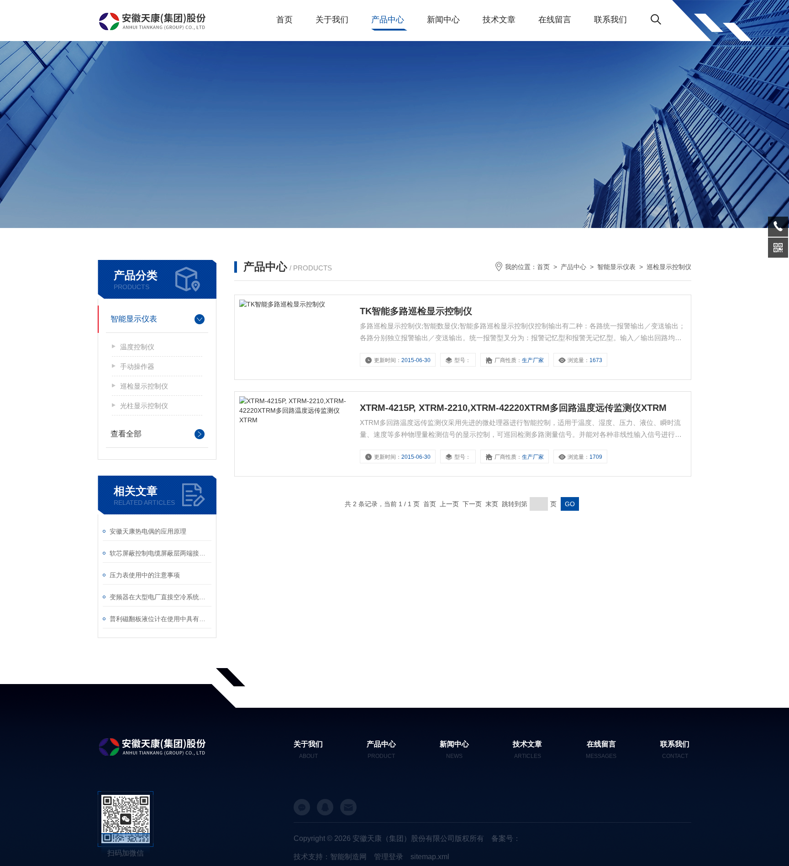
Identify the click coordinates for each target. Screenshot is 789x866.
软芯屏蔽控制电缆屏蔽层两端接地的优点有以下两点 (160, 553)
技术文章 (499, 19)
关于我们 (332, 19)
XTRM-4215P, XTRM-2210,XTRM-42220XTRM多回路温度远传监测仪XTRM (513, 408)
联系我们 (610, 19)
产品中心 (387, 19)
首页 (284, 19)
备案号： (506, 838)
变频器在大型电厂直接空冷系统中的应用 (160, 597)
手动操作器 (137, 366)
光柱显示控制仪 (144, 406)
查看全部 (126, 434)
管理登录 (388, 857)
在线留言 (554, 19)
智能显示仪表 (133, 319)
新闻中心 (443, 19)
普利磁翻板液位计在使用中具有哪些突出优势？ (160, 618)
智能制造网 (348, 857)
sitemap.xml (429, 857)
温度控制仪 (137, 347)
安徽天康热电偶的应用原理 (148, 531)
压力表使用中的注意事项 (145, 575)
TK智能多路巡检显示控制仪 (416, 311)
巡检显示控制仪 (144, 386)
